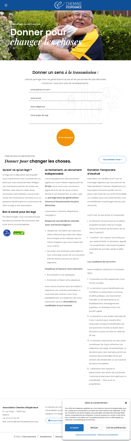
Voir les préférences (116, 427)
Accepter (74, 427)
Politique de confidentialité (85, 434)
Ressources (61, 436)
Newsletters (46, 436)
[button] (126, 403)
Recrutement (29, 436)
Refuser (94, 427)
